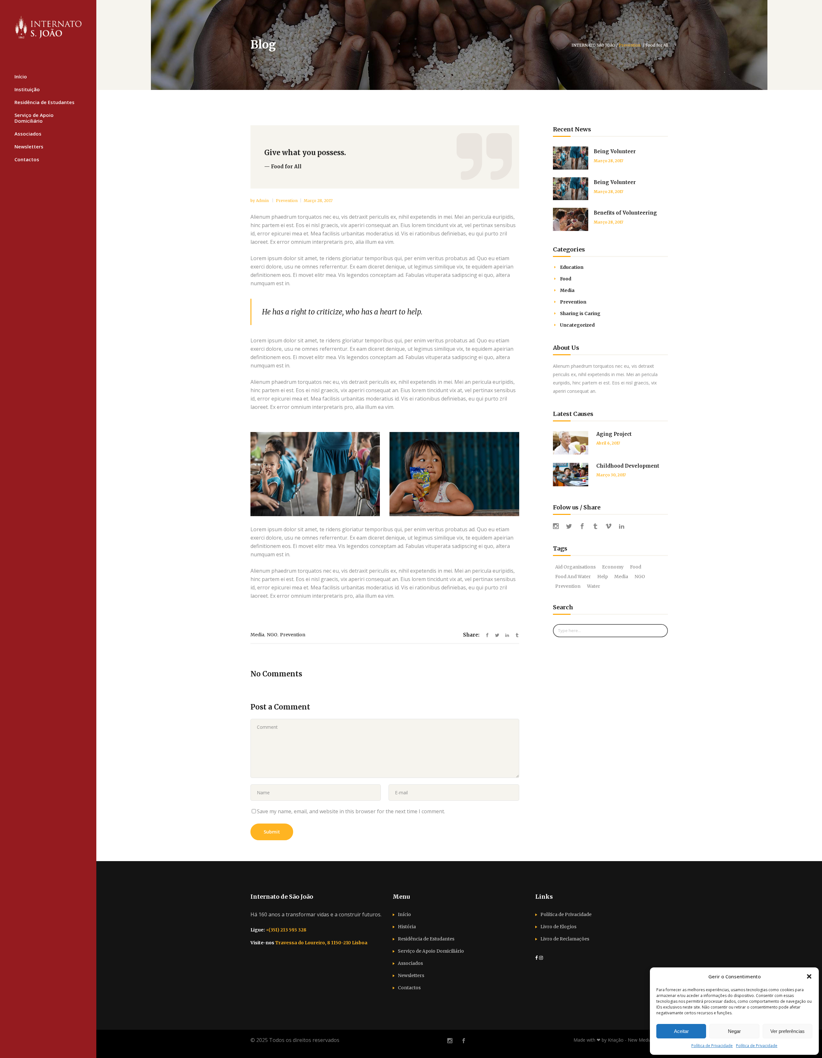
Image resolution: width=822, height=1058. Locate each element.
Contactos (409, 988)
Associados (410, 963)
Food (565, 279)
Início (404, 914)
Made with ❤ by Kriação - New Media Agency (620, 1040)
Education (571, 267)
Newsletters (411, 975)
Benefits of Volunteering (625, 213)
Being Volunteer (615, 151)
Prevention (630, 45)
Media (257, 635)
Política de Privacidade (712, 1045)
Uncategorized (577, 325)
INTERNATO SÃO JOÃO (593, 45)
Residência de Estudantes (426, 939)
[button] (809, 976)
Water (593, 586)
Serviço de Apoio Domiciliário (431, 951)
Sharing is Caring (580, 313)
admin (263, 200)
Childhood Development (627, 466)
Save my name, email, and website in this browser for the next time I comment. (351, 811)
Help (602, 576)
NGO (272, 635)
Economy (613, 567)
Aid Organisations (575, 567)
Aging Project (614, 434)
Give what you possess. (305, 152)
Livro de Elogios (558, 927)
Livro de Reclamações (564, 939)
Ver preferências (787, 1031)
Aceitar (681, 1031)
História (407, 927)
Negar (734, 1031)
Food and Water (573, 576)
